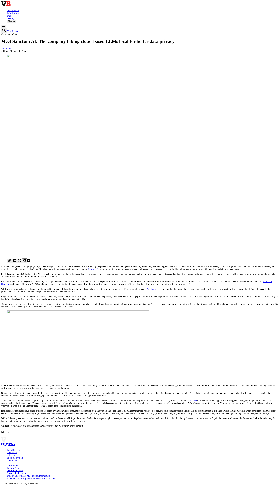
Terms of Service (15, 470)
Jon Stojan (6, 48)
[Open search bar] (4, 30)
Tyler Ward (191, 400)
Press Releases (13, 450)
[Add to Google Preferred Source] (28, 261)
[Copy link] (9, 261)
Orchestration (13, 10)
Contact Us (12, 452)
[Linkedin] (10, 445)
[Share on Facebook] (24, 260)
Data (9, 16)
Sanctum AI (93, 269)
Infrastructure (13, 13)
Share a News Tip (15, 458)
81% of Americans (153, 289)
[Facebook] (2, 445)
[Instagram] (5, 445)
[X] (8, 445)
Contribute (12, 460)
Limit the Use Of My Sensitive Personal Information (31, 478)
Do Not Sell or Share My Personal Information (28, 476)
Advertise (11, 455)
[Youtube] (13, 445)
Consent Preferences (16, 473)
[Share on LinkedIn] (14, 261)
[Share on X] (19, 261)
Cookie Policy (13, 465)
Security (11, 18)
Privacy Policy (13, 468)
